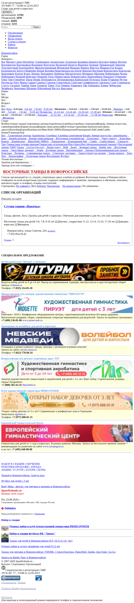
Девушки (41, 115)
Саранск (41, 82)
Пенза (29, 79)
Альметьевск (42, 62)
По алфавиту (23, 186)
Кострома (97, 70)
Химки (104, 85)
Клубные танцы (54, 150)
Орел (11, 79)
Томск (51, 85)
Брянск (113, 62)
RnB (64, 147)
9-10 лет (47, 109)
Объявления (14, 35)
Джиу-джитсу (108, 138)
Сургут (5, 85)
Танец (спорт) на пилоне (91, 153)
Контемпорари (73, 150)
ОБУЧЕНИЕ (33, 464)
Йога (71, 144)
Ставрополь (123, 82)
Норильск (108, 76)
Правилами (40, 514)
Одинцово (120, 76)
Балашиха (83, 62)
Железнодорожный (45, 67)
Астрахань (71, 62)
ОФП (13, 147)
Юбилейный (44, 88)
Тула (57, 85)
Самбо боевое (106, 141)
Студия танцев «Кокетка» (22, 206)
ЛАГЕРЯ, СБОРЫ (35, 469)
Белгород (104, 62)
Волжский (61, 64)
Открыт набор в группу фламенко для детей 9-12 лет (30, 546)
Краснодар (125, 70)
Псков (104, 79)
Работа (11, 44)
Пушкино (113, 79)
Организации (15, 32)
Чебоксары (115, 85)
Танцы (20, 147)
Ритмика (18, 153)
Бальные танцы (87, 147)
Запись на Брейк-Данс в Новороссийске (23, 557)
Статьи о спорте (17, 41)
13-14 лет (70, 112)
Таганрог (15, 85)
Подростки (46, 112)
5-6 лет (27, 109)
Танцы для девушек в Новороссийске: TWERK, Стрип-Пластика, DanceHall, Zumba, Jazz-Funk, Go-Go (58, 552)
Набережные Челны (116, 73)
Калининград (8, 70)
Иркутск (94, 67)
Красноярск (7, 73)
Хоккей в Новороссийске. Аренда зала (22, 475)
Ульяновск (76, 85)
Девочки (117, 109)
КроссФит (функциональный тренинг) (96, 144)
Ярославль (66, 88)
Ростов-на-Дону (10, 82)
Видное (122, 62)
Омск (4, 79)
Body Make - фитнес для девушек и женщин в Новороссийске (35, 486)
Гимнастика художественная (23, 144)
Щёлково (31, 88)
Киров (40, 70)
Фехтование (53, 156)
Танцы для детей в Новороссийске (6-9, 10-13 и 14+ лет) (40, 540)
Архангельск (57, 62)
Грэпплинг (92, 138)
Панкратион (57, 141)
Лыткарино (46, 73)
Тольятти (42, 85)
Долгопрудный (9, 67)
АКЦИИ (6, 469)
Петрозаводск (48, 79)
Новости (12, 47)
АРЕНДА (35, 466)
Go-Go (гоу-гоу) (34, 147)
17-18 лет (95, 112)
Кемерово (30, 70)
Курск (27, 73)
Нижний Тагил (45, 76)
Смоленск (104, 82)
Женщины (7, 117)
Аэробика (51, 135)
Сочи (113, 82)
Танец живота (115, 153)
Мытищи (99, 73)
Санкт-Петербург (24, 62)
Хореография (15, 156)
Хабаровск (94, 85)
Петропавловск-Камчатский (73, 79)
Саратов (51, 82)
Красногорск (111, 70)
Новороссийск (9, 53)
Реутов (123, 79)
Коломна (50, 70)
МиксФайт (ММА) (37, 141)
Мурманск (88, 73)
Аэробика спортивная (70, 135)
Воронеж (83, 64)
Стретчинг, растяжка (63, 153)
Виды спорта (15, 38)
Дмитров (120, 64)
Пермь (36, 79)
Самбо (92, 141)
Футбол (65, 156)
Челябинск (7, 88)
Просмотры (53, 186)
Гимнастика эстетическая (53, 144)
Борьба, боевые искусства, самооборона (105, 135)
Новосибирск (94, 76)
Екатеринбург (26, 67)
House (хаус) (53, 147)
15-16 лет (83, 112)
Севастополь (63, 82)
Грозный (93, 64)
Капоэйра (124, 138)
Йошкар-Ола (107, 67)
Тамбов (25, 85)
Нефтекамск (8, 76)
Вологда (72, 64)
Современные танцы (37, 153)
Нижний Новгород (26, 76)
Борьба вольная (16, 138)
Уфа (85, 85)
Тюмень (65, 85)
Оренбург (19, 79)
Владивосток (8, 64)
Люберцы (59, 73)
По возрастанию (71, 186)
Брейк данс (104, 147)
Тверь (33, 85)
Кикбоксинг (17, 141)
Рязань (23, 82)
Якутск (56, 88)
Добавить (7, 12)
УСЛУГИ (18, 469)
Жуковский (63, 67)
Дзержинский (106, 64)
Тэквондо (122, 141)
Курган (19, 73)
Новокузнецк (62, 76)
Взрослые (107, 115)
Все (3, 62)
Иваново (75, 67)
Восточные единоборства (69, 138)
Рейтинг (41, 186)
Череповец (20, 88)
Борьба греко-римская (40, 138)
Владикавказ (24, 64)
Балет (73, 147)
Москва (10, 62)
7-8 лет (37, 109)
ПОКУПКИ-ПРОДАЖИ (15, 466)
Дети (9, 109)
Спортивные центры (18, 135)
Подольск (94, 79)
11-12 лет (58, 112)
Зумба (39, 150)
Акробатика (38, 135)
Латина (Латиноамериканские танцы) (105, 150)
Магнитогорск (73, 73)
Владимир (37, 64)
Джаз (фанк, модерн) (21, 150)
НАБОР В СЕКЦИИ (12, 464)
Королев (87, 70)
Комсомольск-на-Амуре (68, 70)
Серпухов (76, 82)
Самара (32, 82)
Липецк (35, 73)
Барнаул (93, 62)
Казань (119, 67)
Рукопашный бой (76, 141)
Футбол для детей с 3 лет (15, 481)
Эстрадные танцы (35, 156)
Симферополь (90, 82)
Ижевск (85, 67)
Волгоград (49, 64)
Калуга (21, 70)
